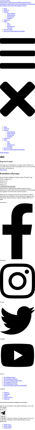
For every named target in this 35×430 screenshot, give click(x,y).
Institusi (2, 181)
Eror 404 (9, 28)
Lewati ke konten (5, 1)
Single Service (11, 15)
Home (5, 8)
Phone (2, 183)
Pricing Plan (10, 16)
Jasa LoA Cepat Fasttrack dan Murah (14, 31)
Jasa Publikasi (11, 13)
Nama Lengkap (4, 179)
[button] (17, 79)
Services (6, 12)
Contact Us (7, 20)
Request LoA (11, 26)
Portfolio (9, 18)
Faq (8, 23)
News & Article (8, 29)
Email (2, 184)
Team (8, 24)
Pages (5, 21)
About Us (6, 10)
